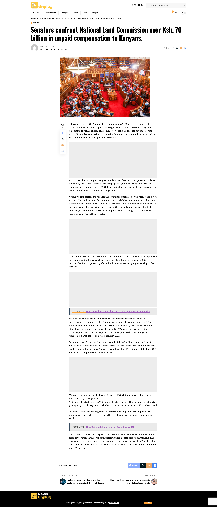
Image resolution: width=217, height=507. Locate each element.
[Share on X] (177, 48)
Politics (37, 23)
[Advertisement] (113, 160)
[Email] (180, 48)
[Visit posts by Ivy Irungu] (34, 48)
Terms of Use (113, 503)
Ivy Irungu (43, 46)
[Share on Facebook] (173, 48)
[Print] (184, 48)
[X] (135, 5)
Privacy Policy (98, 503)
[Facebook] (132, 5)
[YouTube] (138, 5)
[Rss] (142, 5)
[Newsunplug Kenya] (42, 5)
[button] (148, 503)
